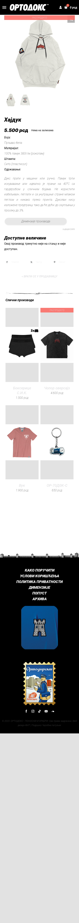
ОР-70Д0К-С (57, 485)
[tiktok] (39, 711)
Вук (22, 485)
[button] (71, 19)
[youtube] (46, 711)
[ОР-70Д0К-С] (56, 442)
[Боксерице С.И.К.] (22, 345)
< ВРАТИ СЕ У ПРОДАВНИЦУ (39, 276)
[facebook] (26, 711)
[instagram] (32, 711)
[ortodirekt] (39, 663)
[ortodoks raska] (39, 607)
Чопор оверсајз (57, 388)
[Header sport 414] (29, 5)
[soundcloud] (52, 711)
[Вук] (22, 442)
